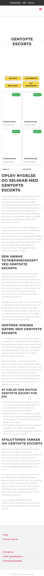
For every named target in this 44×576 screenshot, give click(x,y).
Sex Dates (13, 78)
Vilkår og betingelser (13, 556)
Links (5, 535)
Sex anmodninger (31, 84)
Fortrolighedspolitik (12, 561)
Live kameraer (31, 78)
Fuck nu (31, 3)
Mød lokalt (13, 86)
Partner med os (10, 539)
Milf (24, 3)
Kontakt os (8, 552)
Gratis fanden (15, 3)
